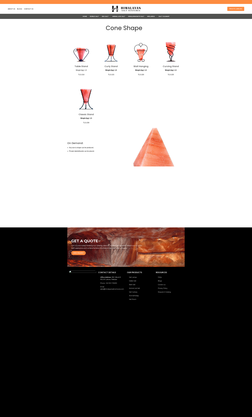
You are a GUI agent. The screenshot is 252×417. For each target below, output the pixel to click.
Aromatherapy (134, 296)
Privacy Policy (162, 288)
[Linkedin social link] (243, 1)
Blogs (160, 281)
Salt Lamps (133, 277)
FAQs (160, 277)
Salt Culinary (133, 292)
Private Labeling (235, 9)
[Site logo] (126, 9)
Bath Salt (132, 285)
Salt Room (132, 299)
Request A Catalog (164, 292)
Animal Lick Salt (134, 288)
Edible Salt (132, 281)
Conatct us (161, 285)
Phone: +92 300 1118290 (108, 283)
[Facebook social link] (238, 1)
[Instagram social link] (240, 1)
